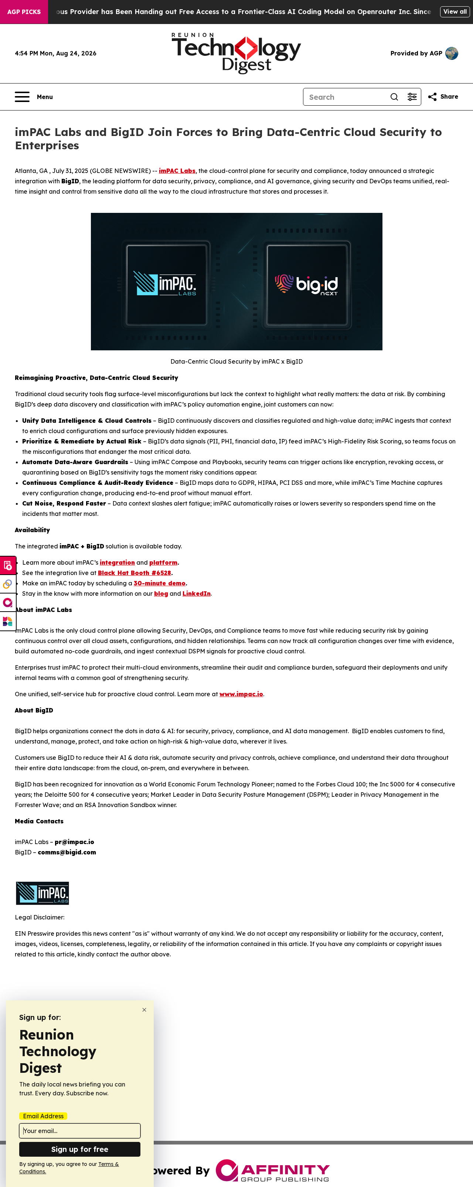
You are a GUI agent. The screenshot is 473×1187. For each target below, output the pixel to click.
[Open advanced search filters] (412, 96)
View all (455, 11)
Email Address (43, 1116)
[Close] (144, 1009)
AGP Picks (24, 12)
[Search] (394, 96)
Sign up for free (79, 1149)
